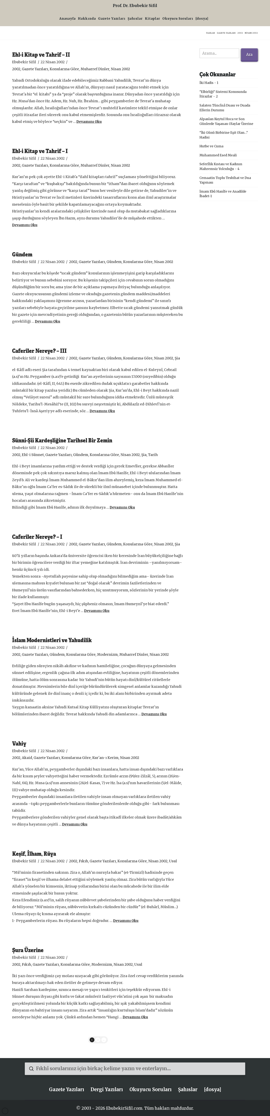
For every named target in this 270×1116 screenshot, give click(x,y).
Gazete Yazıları (35, 69)
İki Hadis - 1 (208, 83)
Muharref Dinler (94, 69)
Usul (173, 861)
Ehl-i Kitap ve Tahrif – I (40, 151)
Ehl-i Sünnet (33, 455)
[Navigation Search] (211, 19)
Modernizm (107, 654)
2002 (16, 69)
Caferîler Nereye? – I (37, 536)
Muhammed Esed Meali (218, 155)
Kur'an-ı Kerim (105, 758)
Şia (177, 358)
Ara (249, 54)
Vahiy (19, 743)
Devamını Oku (89, 122)
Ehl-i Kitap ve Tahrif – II (41, 54)
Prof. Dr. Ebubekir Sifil (135, 6)
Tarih (153, 455)
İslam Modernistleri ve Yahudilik (52, 640)
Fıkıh (83, 861)
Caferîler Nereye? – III (39, 350)
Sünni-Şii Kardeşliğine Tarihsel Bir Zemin (62, 440)
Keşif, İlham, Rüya (34, 853)
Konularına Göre (64, 69)
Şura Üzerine (28, 950)
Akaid (27, 758)
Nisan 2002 (120, 69)
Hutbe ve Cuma (211, 146)
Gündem (22, 254)
